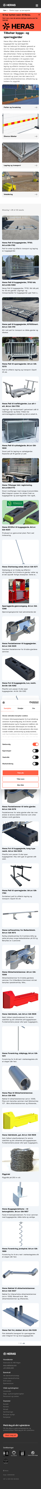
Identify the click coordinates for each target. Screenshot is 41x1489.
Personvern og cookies (11, 1396)
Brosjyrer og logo (9, 1414)
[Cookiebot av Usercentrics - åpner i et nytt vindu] (29, 702)
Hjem (4, 10)
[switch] (36, 750)
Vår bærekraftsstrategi (11, 1375)
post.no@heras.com (10, 1365)
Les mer (5, 20)
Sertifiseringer (8, 1412)
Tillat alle (20, 773)
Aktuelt (5, 1409)
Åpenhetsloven (8, 1383)
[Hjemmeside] (9, 5)
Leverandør (7, 1391)
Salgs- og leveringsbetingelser (13, 1394)
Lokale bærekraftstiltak (11, 1378)
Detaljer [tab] (20, 708)
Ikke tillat (20, 785)
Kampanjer (7, 1417)
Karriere (6, 1406)
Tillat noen (20, 779)
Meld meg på (10, 1435)
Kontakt (6, 1404)
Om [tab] (33, 708)
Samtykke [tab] (7, 708)
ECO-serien (7, 1381)
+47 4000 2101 (8, 1368)
